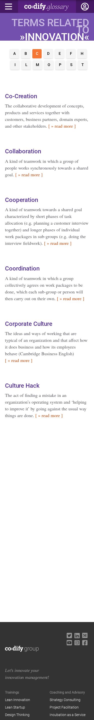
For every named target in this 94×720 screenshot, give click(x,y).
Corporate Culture (28, 323)
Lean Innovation (17, 700)
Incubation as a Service (67, 715)
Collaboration (23, 151)
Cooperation (21, 199)
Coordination (22, 268)
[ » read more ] (62, 126)
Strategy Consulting (65, 700)
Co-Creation (21, 96)
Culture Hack (22, 385)
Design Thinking (17, 715)
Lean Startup (15, 707)
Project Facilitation (64, 707)
